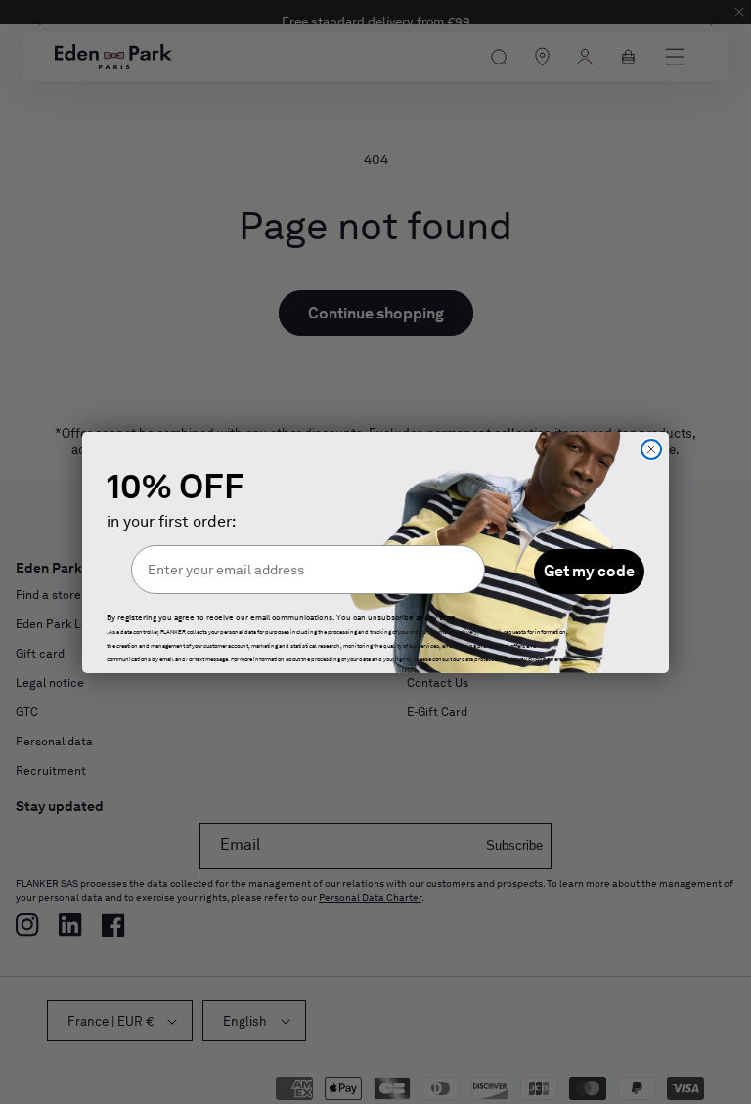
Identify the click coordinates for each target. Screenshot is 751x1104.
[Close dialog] (651, 449)
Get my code (589, 571)
